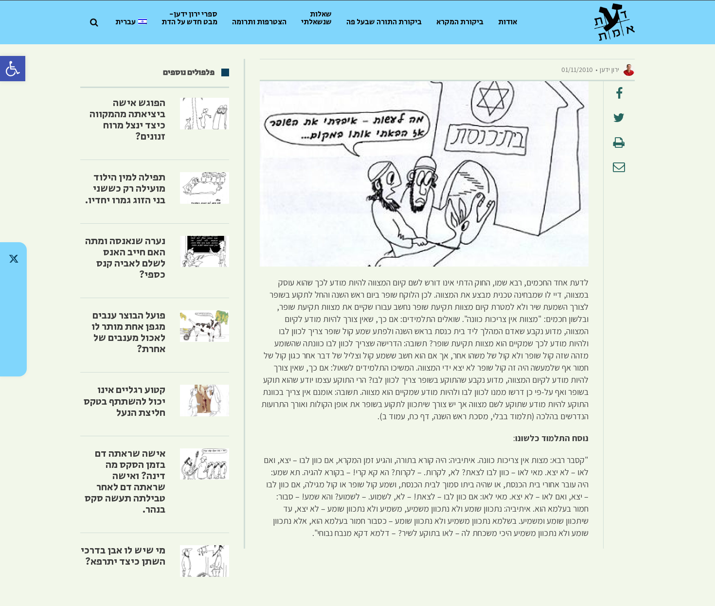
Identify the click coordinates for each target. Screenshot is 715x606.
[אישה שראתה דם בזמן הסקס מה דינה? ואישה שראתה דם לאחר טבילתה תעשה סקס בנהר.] (204, 464)
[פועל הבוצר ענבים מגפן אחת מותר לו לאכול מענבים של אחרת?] (204, 326)
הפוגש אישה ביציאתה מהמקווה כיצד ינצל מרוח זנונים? (127, 120)
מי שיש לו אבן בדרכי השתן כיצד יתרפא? (123, 556)
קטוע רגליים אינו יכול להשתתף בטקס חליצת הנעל (124, 401)
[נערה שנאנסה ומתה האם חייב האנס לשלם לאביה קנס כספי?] (204, 251)
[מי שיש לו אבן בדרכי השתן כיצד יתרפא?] (204, 561)
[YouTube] (13, 360)
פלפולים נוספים (188, 72)
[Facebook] (13, 334)
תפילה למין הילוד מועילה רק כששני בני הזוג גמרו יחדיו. (125, 188)
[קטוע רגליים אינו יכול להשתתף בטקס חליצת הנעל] (204, 400)
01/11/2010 (577, 69)
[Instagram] (13, 309)
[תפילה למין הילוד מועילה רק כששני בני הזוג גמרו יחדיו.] (204, 188)
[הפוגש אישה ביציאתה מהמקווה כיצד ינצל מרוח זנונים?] (204, 113)
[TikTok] (13, 284)
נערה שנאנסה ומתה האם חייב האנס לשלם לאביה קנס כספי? (125, 258)
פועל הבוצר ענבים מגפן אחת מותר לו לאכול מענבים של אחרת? (128, 332)
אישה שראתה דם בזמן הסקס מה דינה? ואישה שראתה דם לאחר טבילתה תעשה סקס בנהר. (125, 481)
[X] (13, 258)
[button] (12, 68)
